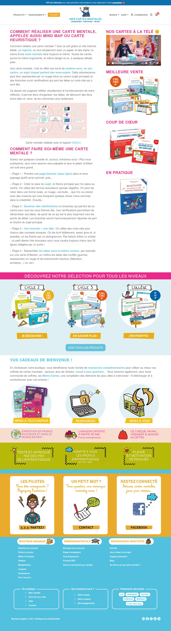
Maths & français (26, 556)
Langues (22, 568)
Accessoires (24, 573)
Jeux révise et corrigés (120, 552)
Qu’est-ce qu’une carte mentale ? (125, 564)
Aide (124, 14)
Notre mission (84, 599)
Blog (112, 560)
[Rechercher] (151, 14)
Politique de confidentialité (47, 618)
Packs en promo (25, 552)
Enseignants (36, 14)
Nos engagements (86, 603)
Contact (32, 605)
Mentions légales (19, 618)
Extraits (113, 548)
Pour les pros (24, 577)
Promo (54, 14)
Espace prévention (118, 556)
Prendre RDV (69, 560)
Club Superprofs (71, 556)
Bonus (113, 14)
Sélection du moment (28, 548)
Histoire (22, 560)
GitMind (76, 142)
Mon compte (34, 592)
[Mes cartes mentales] (85, 14)
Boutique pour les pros (74, 548)
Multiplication (24, 564)
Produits (19, 14)
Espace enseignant (72, 552)
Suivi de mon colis (37, 596)
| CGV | (31, 618)
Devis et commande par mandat (77, 564)
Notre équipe (84, 594)
